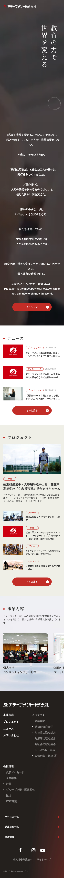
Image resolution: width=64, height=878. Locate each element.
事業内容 (8, 715)
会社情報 (8, 766)
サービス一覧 (12, 816)
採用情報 (9, 836)
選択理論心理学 (44, 726)
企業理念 (40, 721)
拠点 (8, 795)
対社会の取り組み (45, 744)
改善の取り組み (44, 755)
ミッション (32, 307)
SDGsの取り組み (45, 750)
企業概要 (11, 778)
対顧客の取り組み (45, 738)
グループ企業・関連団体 (20, 789)
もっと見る (32, 410)
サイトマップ (44, 859)
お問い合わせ (11, 735)
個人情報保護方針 (22, 859)
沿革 (8, 784)
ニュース (8, 728)
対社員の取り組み (45, 732)
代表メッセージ (15, 772)
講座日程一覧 (12, 826)
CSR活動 (11, 801)
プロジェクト (11, 721)
